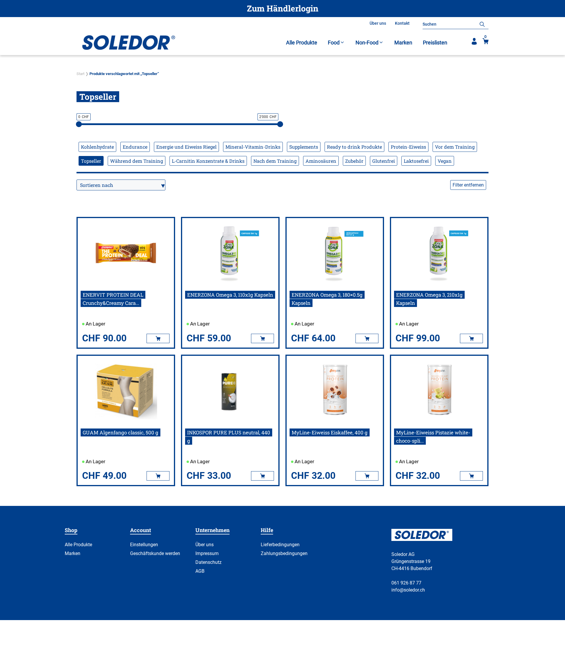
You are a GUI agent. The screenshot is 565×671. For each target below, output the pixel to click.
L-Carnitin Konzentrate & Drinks (208, 161)
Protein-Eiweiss (408, 147)
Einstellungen (144, 544)
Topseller (91, 161)
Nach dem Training (275, 161)
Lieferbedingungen (280, 544)
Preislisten (435, 42)
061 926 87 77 (406, 583)
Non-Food (366, 42)
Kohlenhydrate (97, 147)
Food (334, 42)
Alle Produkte (301, 42)
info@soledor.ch (408, 590)
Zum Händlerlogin (282, 8)
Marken (403, 42)
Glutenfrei (383, 161)
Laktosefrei (416, 161)
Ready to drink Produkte (354, 147)
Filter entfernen (468, 185)
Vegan (445, 161)
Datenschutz (208, 562)
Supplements (303, 147)
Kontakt (402, 23)
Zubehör (354, 161)
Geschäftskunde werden (155, 553)
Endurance (135, 147)
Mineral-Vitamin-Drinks (252, 147)
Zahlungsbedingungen (284, 553)
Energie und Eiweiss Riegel (186, 147)
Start (80, 74)
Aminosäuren (320, 161)
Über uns (378, 23)
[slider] (79, 124)
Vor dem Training (455, 147)
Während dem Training (136, 161)
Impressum (207, 553)
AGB (200, 571)
